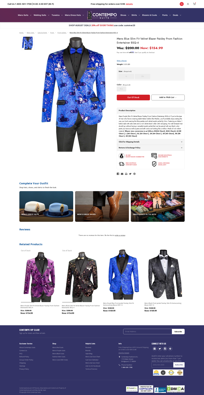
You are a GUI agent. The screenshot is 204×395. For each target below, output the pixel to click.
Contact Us (23, 350)
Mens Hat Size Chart (92, 363)
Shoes (123, 15)
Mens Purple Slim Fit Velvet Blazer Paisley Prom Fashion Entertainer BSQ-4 (40, 307)
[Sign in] (188, 4)
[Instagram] (165, 349)
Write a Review (122, 61)
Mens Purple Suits (58, 350)
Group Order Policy (26, 360)
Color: (123, 84)
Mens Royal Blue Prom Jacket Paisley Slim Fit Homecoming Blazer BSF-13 (118, 304)
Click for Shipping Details (129, 142)
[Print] (126, 173)
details (129, 4)
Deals (175, 15)
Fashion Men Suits (58, 357)
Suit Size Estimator (91, 360)
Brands (87, 350)
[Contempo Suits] (102, 15)
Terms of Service (91, 369)
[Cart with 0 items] (194, 4)
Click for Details (124, 353)
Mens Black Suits (58, 353)
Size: (125, 71)
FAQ (20, 353)
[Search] (182, 4)
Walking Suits (40, 15)
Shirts (134, 15)
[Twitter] (130, 173)
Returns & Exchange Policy (129, 148)
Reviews (88, 347)
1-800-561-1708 (126, 367)
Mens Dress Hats (73, 15)
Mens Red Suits (57, 347)
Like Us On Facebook (92, 366)
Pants (165, 15)
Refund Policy (24, 357)
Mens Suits (23, 15)
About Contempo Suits (27, 347)
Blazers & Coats (149, 15)
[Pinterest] (134, 173)
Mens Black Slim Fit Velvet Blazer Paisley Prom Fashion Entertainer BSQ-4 (81, 307)
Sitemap (22, 366)
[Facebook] (118, 173)
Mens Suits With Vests (60, 360)
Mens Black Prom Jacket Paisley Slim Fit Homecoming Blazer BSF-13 (162, 304)
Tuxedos (56, 15)
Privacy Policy (24, 369)
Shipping (22, 363)
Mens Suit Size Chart (92, 357)
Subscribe (178, 331)
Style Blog (88, 353)
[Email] (122, 173)
